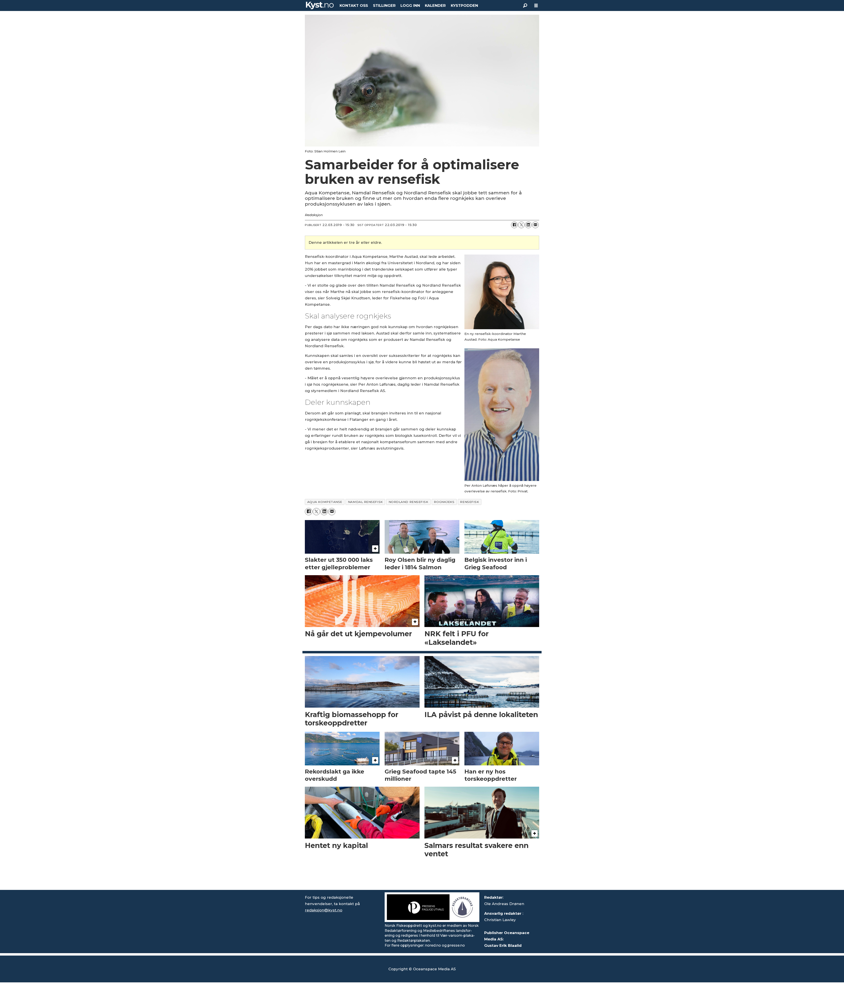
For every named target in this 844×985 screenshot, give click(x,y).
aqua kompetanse (324, 502)
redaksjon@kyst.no (323, 910)
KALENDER (435, 5)
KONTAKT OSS (354, 5)
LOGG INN (410, 5)
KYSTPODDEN (464, 5)
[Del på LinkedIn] (528, 225)
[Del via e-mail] (535, 225)
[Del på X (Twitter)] (521, 225)
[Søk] (525, 5)
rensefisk (469, 502)
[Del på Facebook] (514, 225)
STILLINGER (384, 5)
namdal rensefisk (365, 502)
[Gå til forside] (320, 5)
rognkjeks (444, 502)
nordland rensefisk (408, 502)
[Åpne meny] (536, 5)
